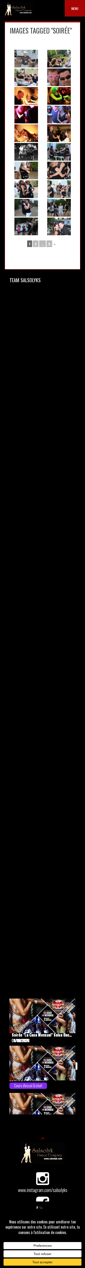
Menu (74, 8)
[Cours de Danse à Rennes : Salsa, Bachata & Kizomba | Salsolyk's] (19, 14)
